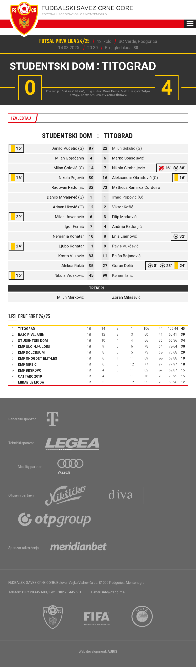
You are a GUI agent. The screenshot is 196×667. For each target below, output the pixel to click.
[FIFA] (97, 617)
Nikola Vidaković (69, 275)
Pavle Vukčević (125, 246)
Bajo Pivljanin (31, 335)
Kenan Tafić (122, 275)
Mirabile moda (31, 382)
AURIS (112, 651)
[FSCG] (52, 617)
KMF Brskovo (29, 370)
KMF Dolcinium (31, 352)
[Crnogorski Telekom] (52, 419)
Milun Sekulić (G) (127, 148)
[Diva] (121, 495)
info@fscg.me (113, 592)
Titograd (26, 329)
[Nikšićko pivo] (65, 495)
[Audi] (71, 467)
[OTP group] (55, 519)
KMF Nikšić (27, 364)
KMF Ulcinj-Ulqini (34, 347)
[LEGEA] (72, 443)
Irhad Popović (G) (127, 197)
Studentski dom (33, 341)
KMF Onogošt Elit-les (37, 358)
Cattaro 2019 (30, 376)
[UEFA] (142, 617)
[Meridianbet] (78, 548)
